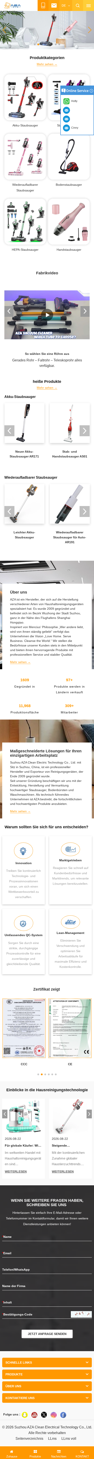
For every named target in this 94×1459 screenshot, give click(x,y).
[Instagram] (53, 1415)
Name (7, 1236)
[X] (44, 1415)
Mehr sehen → (47, 64)
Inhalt (7, 1302)
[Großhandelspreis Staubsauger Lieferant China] (47, 30)
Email (6, 1253)
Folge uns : (11, 1414)
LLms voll (68, 1438)
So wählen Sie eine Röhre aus (47, 354)
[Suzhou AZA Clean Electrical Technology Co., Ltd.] (12, 6)
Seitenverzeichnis (29, 1438)
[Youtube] (34, 1415)
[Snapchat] (24, 1415)
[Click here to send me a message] (67, 110)
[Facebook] (63, 1415)
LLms (52, 1438)
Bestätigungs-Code (17, 1314)
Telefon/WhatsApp (16, 1269)
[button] (35, 44)
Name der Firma (13, 1286)
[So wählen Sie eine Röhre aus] (47, 315)
